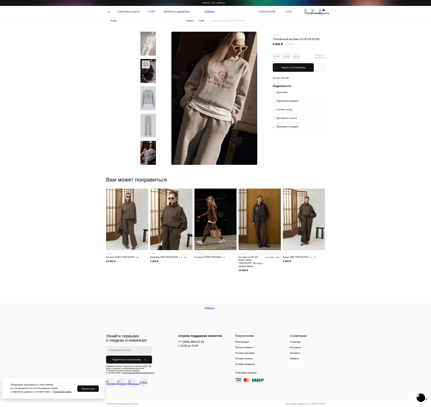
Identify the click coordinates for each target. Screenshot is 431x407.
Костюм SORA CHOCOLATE (120, 257)
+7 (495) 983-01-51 (191, 341)
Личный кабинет (244, 347)
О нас (288, 12)
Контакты (295, 353)
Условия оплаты (244, 358)
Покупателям (267, 12)
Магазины (295, 347)
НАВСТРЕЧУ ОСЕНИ (129, 12)
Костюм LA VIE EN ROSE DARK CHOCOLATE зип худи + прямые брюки (251, 261)
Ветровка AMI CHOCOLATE (164, 257)
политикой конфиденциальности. (139, 373)
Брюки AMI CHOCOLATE (295, 257)
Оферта (294, 358)
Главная (190, 21)
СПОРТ (151, 12)
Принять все (88, 388)
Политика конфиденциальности (122, 403)
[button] (148, 34)
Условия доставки (245, 353)
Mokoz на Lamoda (214, 3)
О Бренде (295, 341)
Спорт (202, 21)
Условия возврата (245, 364)
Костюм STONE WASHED (207, 257)
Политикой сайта (62, 391)
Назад (113, 21)
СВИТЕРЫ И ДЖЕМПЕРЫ (176, 12)
